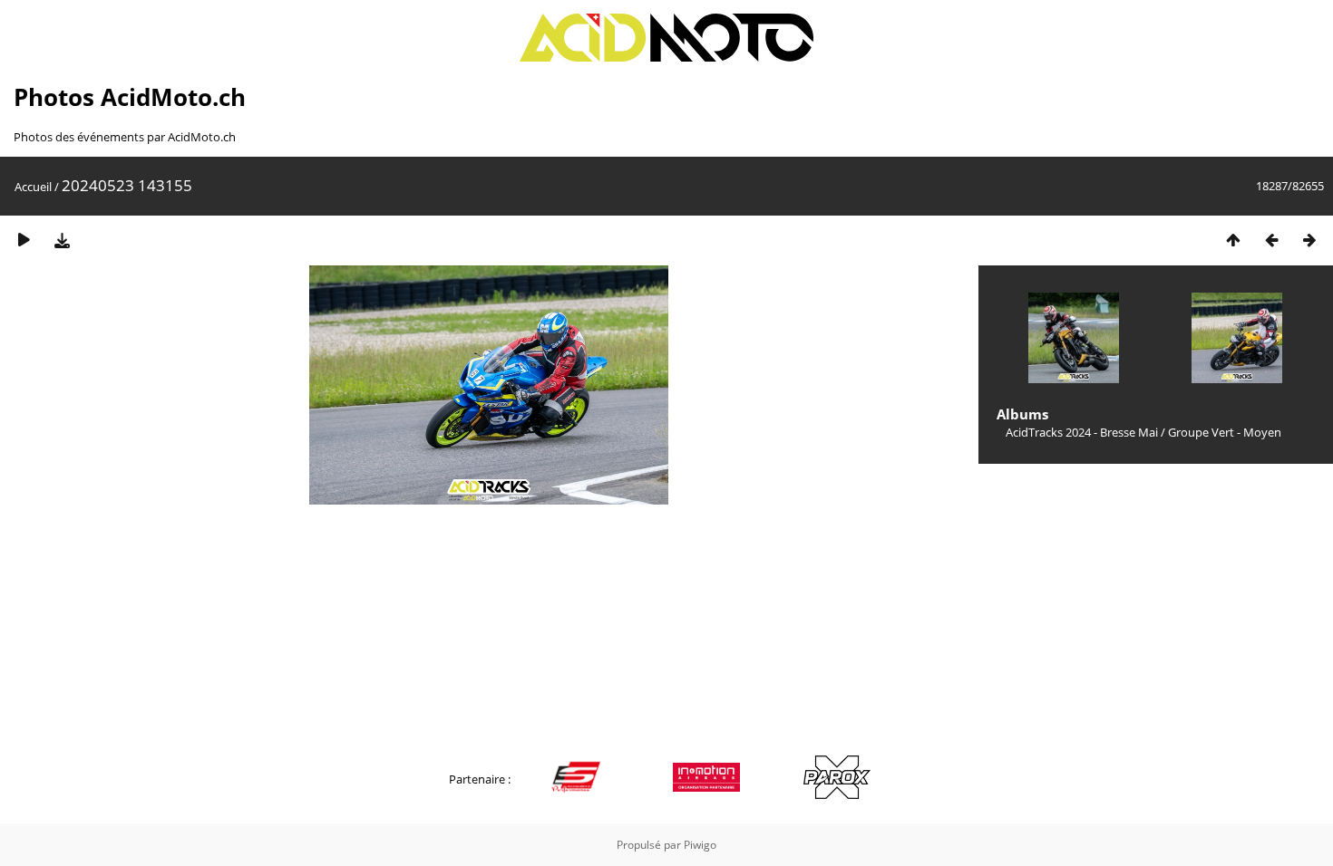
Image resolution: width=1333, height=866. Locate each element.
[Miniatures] (1233, 239)
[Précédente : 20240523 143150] (1271, 239)
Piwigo (700, 844)
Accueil (33, 186)
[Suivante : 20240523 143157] (1309, 239)
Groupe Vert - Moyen (1224, 432)
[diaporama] (24, 239)
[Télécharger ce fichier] (62, 239)
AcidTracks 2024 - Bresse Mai (1082, 432)
